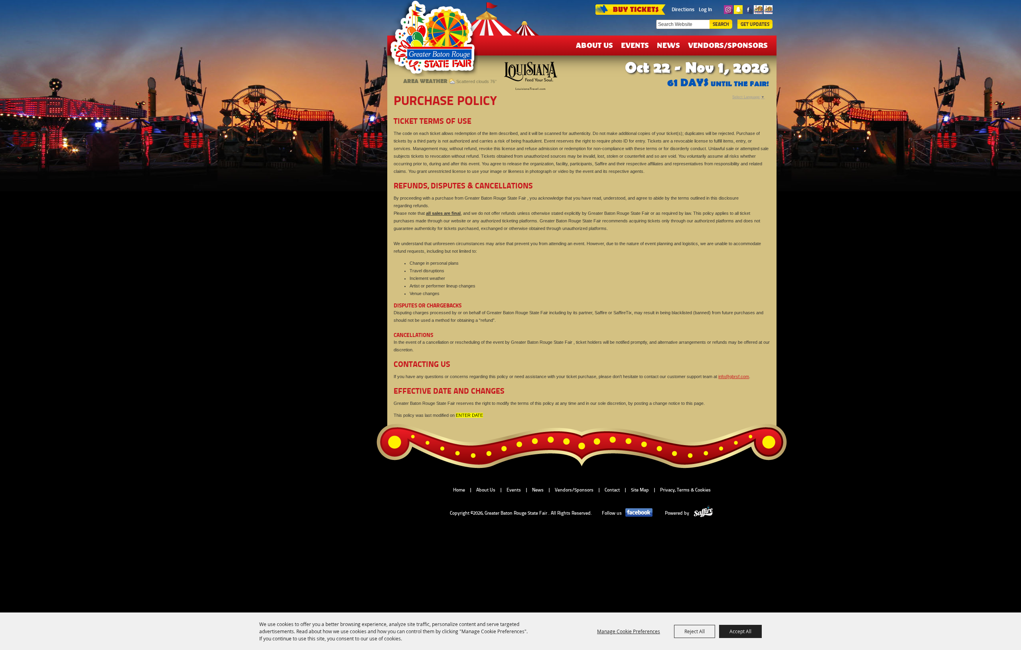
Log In (705, 9)
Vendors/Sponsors (728, 45)
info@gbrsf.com (733, 376)
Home (459, 490)
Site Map (640, 490)
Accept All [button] (740, 631)
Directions (683, 9)
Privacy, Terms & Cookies (685, 490)
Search (721, 24)
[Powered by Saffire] (703, 513)
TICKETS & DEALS (630, 9)
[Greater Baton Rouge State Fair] (436, 41)
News (668, 45)
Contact (612, 490)
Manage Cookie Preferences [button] (628, 631)
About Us (594, 45)
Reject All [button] (694, 631)
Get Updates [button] (755, 24)
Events (635, 45)
